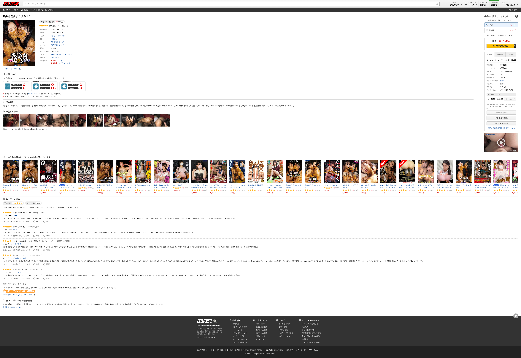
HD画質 (489, 54)
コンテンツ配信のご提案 (311, 342)
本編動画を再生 (501, 112)
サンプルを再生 (501, 118)
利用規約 (305, 327)
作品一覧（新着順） (47, 10)
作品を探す (237, 320)
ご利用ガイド (261, 320)
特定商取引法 (311, 333)
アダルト (54, 58)
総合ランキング (64, 63)
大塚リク (61, 36)
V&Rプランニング (11, 10)
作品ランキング (29, 10)
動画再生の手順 (261, 333)
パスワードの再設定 (286, 333)
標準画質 (500, 54)
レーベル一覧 (237, 330)
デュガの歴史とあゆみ (207, 337)
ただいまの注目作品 (240, 342)
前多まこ (54, 36)
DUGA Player (32, 94)
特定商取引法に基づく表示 (252, 350)
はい (34, 221)
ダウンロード (510, 99)
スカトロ (62, 58)
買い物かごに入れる (501, 46)
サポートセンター (285, 336)
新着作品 (236, 324)
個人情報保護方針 (308, 330)
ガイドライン (29, 295)
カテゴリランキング (240, 333)
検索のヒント (260, 336)
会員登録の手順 (261, 327)
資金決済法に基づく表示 (274, 350)
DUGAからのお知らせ (310, 324)
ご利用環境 (283, 327)
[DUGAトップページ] (11, 4)
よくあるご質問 (284, 324)
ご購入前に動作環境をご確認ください (501, 128)
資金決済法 (311, 336)
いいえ (44, 221)
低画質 (511, 54)
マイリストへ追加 (501, 123)
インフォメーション (310, 320)
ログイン (483, 5)
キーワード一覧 (238, 336)
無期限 (502, 81)
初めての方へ (513, 10)
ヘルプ (281, 320)
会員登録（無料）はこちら (12, 307)
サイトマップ (301, 350)
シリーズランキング (240, 339)
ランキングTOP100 (240, 327)
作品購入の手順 (261, 330)
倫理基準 (305, 339)
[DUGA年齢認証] (204, 321)
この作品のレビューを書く (12, 295)
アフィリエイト (314, 350)
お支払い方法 (283, 330)
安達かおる (55, 39)
